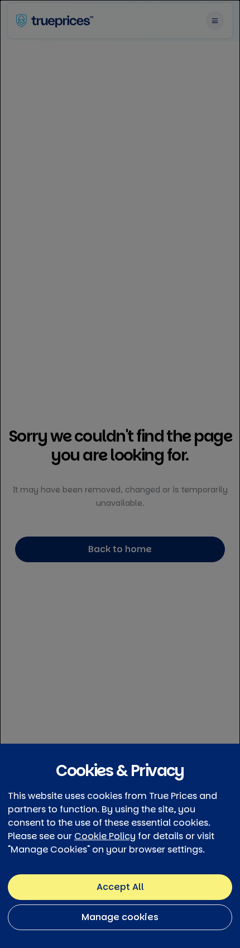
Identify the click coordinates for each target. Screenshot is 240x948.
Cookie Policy (105, 836)
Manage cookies (120, 917)
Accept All (120, 886)
